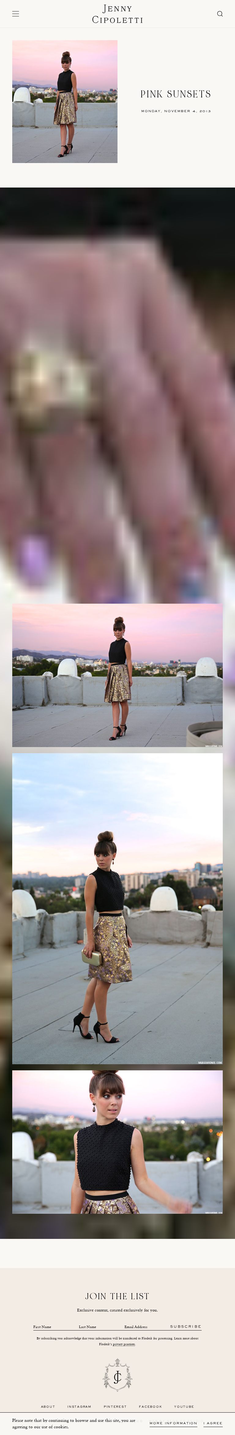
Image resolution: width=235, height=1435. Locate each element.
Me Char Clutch (102, 1236)
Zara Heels (172, 1230)
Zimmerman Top (67, 1230)
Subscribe (186, 1327)
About (48, 1407)
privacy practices (124, 1344)
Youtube (184, 1407)
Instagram (79, 1407)
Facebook (150, 1407)
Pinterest (115, 1407)
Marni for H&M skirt (102, 1230)
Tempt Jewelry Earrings (142, 1230)
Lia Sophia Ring (131, 1236)
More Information (173, 1423)
